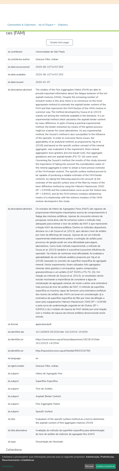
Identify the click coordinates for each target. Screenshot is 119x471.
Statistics (63, 24)
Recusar (89, 466)
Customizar (7, 466)
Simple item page (59, 42)
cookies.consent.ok (105, 466)
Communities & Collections (21, 24)
